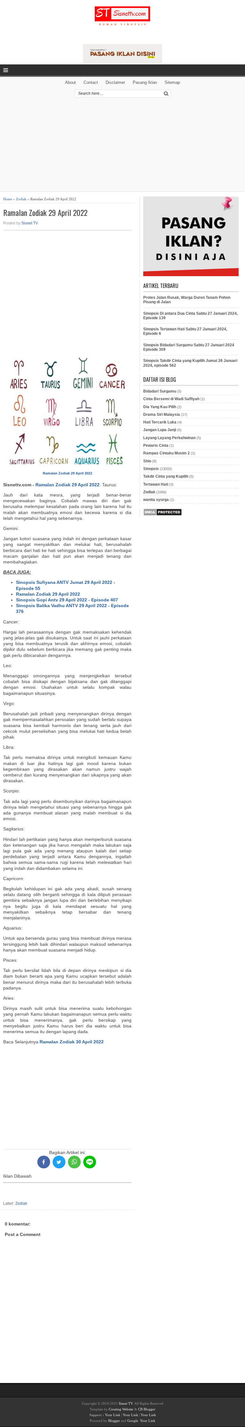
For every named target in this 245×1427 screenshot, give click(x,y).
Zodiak (21, 199)
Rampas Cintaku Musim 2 (166, 453)
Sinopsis (151, 469)
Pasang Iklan (145, 82)
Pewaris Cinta (155, 445)
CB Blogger (146, 1409)
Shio (147, 461)
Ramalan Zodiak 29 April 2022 (45, 212)
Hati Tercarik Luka (159, 422)
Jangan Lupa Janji (159, 430)
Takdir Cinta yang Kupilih (165, 476)
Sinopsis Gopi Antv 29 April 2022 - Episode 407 (67, 599)
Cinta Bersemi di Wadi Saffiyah (171, 399)
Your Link (112, 1415)
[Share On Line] (89, 1162)
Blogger (114, 1421)
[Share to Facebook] (43, 1162)
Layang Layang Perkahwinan (169, 438)
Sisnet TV (29, 223)
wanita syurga (156, 499)
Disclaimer (115, 82)
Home (7, 199)
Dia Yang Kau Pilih (159, 407)
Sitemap (172, 82)
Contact (91, 82)
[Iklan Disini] (122, 61)
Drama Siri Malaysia (161, 414)
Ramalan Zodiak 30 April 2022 (72, 1041)
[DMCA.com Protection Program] (162, 514)
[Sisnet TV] (122, 21)
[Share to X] (59, 1162)
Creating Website (121, 1409)
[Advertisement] (122, 146)
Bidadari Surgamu (159, 391)
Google (132, 1421)
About (70, 82)
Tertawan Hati (155, 484)
